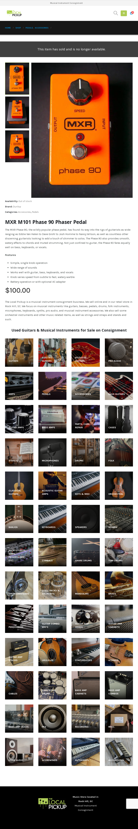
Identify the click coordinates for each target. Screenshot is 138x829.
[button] (115, 13)
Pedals (35, 212)
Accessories (24, 212)
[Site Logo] (14, 13)
